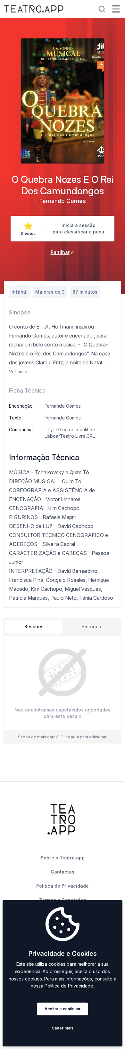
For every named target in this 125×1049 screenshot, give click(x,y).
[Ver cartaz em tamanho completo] (62, 100)
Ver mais (18, 371)
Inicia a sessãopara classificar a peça (78, 228)
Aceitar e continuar (62, 1008)
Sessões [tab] (34, 626)
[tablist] (62, 627)
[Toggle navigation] (116, 9)
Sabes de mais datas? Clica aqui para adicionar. (62, 737)
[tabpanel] (62, 684)
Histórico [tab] (91, 626)
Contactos (62, 871)
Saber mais (62, 1028)
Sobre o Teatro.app (62, 857)
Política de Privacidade (69, 985)
